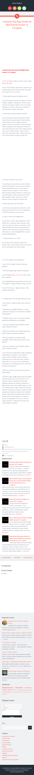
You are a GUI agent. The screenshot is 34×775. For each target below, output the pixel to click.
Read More (28, 475)
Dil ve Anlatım (17, 690)
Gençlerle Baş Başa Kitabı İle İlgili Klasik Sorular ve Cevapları (17, 24)
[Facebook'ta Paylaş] (7, 441)
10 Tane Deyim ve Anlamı (9, 642)
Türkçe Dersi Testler (7, 751)
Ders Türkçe (17, 3)
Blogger (29, 768)
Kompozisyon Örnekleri (12, 687)
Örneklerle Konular (7, 749)
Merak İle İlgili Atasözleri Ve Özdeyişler (19, 671)
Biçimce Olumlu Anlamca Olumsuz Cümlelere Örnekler (17, 633)
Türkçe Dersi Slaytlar (22, 692)
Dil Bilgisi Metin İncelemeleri (10, 755)
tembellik (28, 100)
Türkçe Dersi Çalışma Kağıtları (10, 759)
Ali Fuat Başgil (8, 81)
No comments (9, 455)
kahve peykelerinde (15, 361)
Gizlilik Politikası (6, 745)
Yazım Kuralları (6, 742)
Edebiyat (10, 690)
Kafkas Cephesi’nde (17, 275)
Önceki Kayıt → (28, 557)
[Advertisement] (17, 48)
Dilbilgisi (4, 753)
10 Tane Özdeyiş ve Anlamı (9, 652)
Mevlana (16, 210)
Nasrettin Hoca (23, 379)
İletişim (4, 747)
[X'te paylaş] (6, 441)
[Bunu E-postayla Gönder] (3, 441)
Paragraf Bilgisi (6, 692)
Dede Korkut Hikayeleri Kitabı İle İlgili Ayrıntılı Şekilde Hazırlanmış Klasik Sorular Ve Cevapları (20, 538)
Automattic (14, 770)
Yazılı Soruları (6, 738)
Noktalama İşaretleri (26, 690)
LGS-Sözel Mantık (14, 692)
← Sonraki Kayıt (5, 557)
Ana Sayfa (17, 557)
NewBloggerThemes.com (17, 772)
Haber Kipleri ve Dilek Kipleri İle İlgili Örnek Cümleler (16, 661)
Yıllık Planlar (5, 740)
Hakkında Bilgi (9, 447)
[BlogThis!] (4, 441)
